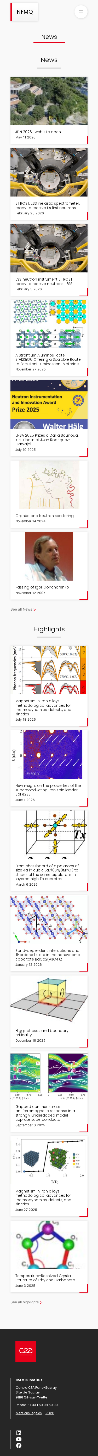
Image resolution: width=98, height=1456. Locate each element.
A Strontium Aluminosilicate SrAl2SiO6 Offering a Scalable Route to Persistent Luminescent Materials (48, 359)
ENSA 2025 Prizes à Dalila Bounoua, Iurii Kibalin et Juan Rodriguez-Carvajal (46, 440)
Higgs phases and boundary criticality (41, 1033)
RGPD (49, 1413)
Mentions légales (29, 1413)
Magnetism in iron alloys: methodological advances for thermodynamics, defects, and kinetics (43, 707)
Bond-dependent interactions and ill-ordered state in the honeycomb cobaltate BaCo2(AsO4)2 (47, 955)
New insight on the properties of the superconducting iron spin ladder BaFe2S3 (48, 790)
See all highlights (24, 1302)
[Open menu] (81, 11)
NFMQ (25, 12)
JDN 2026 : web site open (38, 132)
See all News (21, 609)
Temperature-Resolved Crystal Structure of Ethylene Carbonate (45, 1278)
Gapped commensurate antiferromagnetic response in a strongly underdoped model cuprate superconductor (45, 1113)
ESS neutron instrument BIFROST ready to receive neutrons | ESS (43, 281)
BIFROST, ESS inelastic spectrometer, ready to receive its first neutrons (47, 206)
